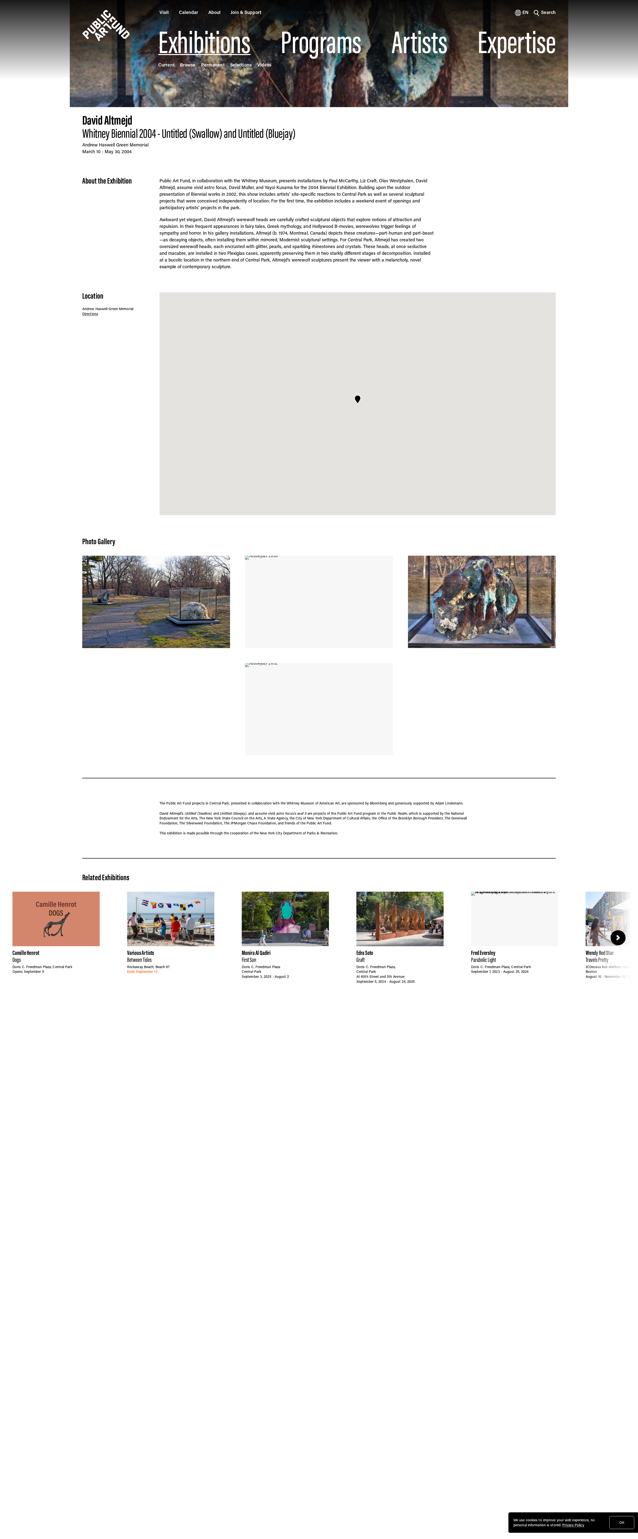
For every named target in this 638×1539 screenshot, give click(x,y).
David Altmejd (107, 120)
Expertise (517, 42)
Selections (241, 65)
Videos (264, 65)
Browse (188, 65)
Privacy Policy (573, 1525)
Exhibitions (204, 42)
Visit (164, 12)
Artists (419, 42)
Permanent (213, 65)
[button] (357, 399)
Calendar (188, 12)
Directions (90, 313)
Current (166, 65)
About (214, 12)
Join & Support (246, 12)
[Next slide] (618, 937)
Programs (321, 42)
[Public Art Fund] (113, 26)
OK (621, 1522)
